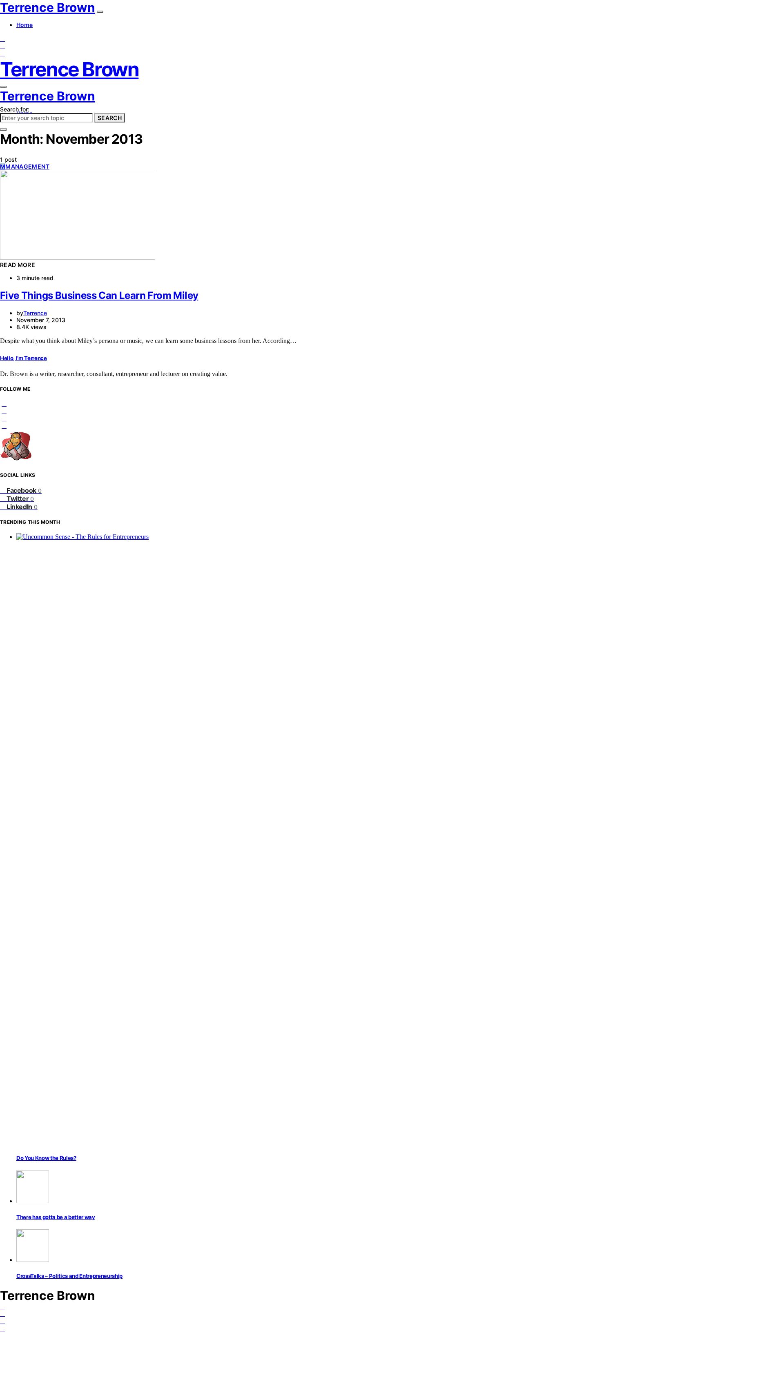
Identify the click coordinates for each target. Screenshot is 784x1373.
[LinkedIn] (2, 53)
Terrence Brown (47, 7)
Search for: (14, 109)
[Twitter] (2, 45)
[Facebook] (2, 38)
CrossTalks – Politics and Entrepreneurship (69, 1276)
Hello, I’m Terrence (23, 358)
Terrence (35, 312)
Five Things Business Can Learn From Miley (99, 295)
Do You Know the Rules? (46, 1158)
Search (110, 117)
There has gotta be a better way (55, 1217)
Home (24, 24)
